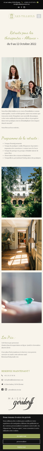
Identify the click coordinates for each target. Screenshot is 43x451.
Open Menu (39, 16)
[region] (21, 432)
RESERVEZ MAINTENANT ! (16, 371)
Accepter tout (21, 436)
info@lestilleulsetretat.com (22, 4)
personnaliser (21, 442)
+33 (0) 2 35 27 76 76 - (30, 2)
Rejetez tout (21, 447)
